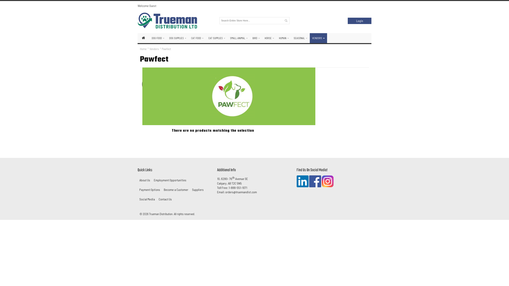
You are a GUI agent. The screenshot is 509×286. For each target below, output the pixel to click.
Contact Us (165, 199)
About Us (144, 180)
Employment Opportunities (170, 180)
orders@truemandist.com (241, 192)
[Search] (285, 20)
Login (359, 21)
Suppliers (198, 189)
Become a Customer (176, 189)
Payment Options (149, 189)
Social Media (147, 199)
